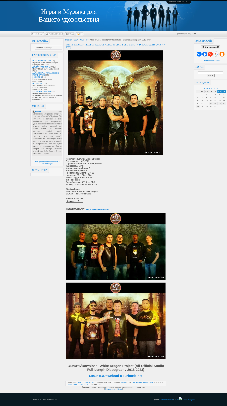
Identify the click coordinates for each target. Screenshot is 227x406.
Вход (71, 34)
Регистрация (56, 34)
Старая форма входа (211, 60)
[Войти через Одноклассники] (222, 54)
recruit (123, 382)
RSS (81, 34)
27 (198, 107)
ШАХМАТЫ (37, 77)
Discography (137, 382)
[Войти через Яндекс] (210, 54)
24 (215, 103)
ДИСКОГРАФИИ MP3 (41, 67)
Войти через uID (210, 47)
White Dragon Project (81, 384)
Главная (38, 34)
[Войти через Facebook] (204, 54)
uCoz (177, 400)
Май (82, 40)
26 (224, 103)
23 (211, 103)
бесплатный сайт (166, 400)
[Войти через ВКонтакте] (199, 54)
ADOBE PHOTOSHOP (41, 91)
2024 (76, 40)
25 (220, 103)
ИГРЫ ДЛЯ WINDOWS (41, 61)
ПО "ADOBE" (37, 83)
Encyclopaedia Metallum (97, 209)
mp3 (70, 384)
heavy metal (148, 382)
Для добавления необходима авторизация (47, 163)
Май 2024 (211, 88)
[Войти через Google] (216, 54)
